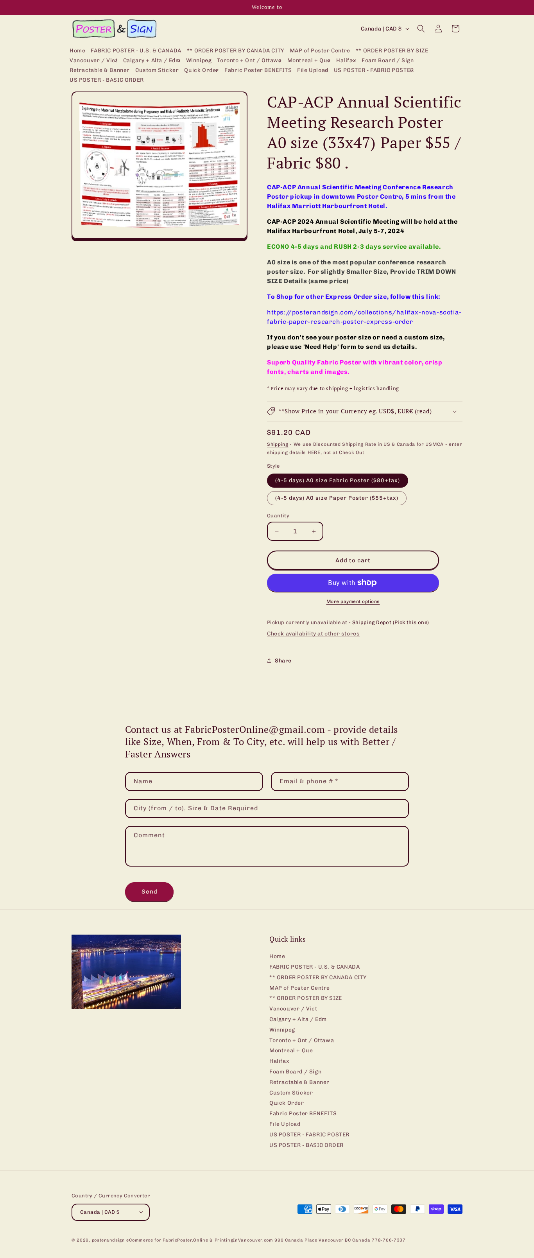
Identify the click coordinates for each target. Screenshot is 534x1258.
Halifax (279, 1061)
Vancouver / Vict (293, 1009)
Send (150, 891)
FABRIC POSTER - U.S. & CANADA (314, 967)
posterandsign (108, 1239)
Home (277, 957)
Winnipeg (282, 1029)
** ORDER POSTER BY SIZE (305, 998)
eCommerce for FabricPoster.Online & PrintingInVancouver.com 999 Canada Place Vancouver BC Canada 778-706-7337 (265, 1239)
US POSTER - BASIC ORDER (306, 1145)
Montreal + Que (291, 1051)
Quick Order (286, 1103)
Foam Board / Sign (295, 1071)
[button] (93, 61)
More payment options (353, 601)
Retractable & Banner (299, 1082)
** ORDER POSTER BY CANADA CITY (318, 977)
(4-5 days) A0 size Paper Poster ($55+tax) (336, 498)
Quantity (278, 516)
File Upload (285, 1124)
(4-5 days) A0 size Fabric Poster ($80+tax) (337, 480)
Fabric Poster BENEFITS (303, 1114)
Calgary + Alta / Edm (298, 1019)
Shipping (278, 444)
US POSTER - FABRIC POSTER (309, 1134)
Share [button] (283, 660)
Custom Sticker (291, 1092)
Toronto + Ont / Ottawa (301, 1040)
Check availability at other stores (313, 633)
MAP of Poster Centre (299, 988)
